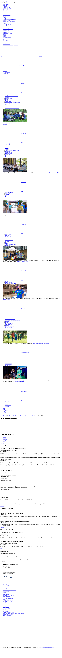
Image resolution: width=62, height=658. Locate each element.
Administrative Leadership (10, 319)
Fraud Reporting (6, 602)
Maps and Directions (7, 40)
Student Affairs (8, 234)
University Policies (6, 608)
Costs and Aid (23, 182)
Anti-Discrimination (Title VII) (9, 612)
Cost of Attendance (9, 192)
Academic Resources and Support (9, 19)
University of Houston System (8, 586)
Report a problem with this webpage (47, 647)
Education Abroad (8, 106)
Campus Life (23, 224)
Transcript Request (6, 20)
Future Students (6, 4)
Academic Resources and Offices (11, 96)
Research (7, 321)
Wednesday (5, 439)
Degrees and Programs (7, 9)
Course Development (7, 37)
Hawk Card (5, 68)
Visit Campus (7, 145)
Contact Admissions (7, 10)
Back (22, 92)
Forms (6, 156)
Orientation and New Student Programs (12, 235)
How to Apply (5, 5)
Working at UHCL (9, 327)
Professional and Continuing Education (10, 45)
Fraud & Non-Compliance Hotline (9, 590)
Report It (4, 609)
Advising (4, 16)
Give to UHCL (6, 30)
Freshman (7, 147)
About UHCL (23, 308)
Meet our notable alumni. (19, 381)
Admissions (23, 133)
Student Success (8, 364)
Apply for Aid (8, 193)
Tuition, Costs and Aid (7, 8)
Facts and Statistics (9, 323)
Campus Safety (6, 591)
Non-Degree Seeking (9, 152)
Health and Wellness (9, 236)
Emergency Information (7, 585)
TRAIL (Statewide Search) (8, 598)
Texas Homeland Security (8, 600)
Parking (4, 41)
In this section (39, 429)
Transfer (6, 148)
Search (1, 2)
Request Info (5, 410)
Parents (6, 155)
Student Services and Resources (9, 21)
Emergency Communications (10, 283)
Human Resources (6, 594)
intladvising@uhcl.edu (10, 568)
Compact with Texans (7, 604)
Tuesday (4, 438)
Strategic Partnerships (9, 326)
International (7, 151)
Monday (4, 437)
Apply (4, 409)
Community (5, 39)
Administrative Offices (7, 33)
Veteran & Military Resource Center (12, 108)
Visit (4, 411)
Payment (7, 197)
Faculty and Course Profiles (8, 595)
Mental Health (5, 73)
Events (4, 17)
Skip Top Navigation (4, 1)
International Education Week (32, 415)
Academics (23, 83)
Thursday (5, 440)
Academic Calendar (6, 15)
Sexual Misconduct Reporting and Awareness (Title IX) (13, 613)
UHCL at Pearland (6, 72)
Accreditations (8, 328)
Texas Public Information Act (8, 601)
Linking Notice (6, 605)
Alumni (4, 23)
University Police (6, 588)
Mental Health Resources (8, 614)
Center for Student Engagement (11, 237)
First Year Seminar (8, 98)
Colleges (7, 95)
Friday (4, 441)
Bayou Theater (8, 245)
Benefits (4, 34)
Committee (5, 431)
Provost (6, 100)
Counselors (7, 154)
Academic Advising (11, 415)
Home (1, 415)
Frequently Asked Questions (10, 198)
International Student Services (21, 415)
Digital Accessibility (7, 615)
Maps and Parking (8, 324)
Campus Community (9, 240)
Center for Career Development (11, 239)
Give (4, 408)
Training (4, 35)
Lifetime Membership (7, 24)
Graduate (7, 149)
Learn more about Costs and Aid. (13, 214)
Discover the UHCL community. (22, 261)
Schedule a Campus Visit (54, 172)
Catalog (6, 104)
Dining (6, 242)
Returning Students (9, 153)
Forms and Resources (9, 196)
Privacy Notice (6, 607)
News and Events (6, 44)
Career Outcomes (8, 363)
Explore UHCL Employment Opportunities (41, 343)
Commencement (8, 105)
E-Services (5, 67)
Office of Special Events (10, 282)
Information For (24, 391)
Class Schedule (6, 13)
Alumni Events (6, 25)
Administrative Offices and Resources (12, 320)
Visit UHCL (5, 6)
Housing (7, 241)
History (6, 322)
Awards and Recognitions (8, 29)
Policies (4, 36)
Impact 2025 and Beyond (10, 329)
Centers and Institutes (9, 101)
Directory (7, 325)
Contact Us (5, 412)
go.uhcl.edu (5, 71)
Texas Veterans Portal (7, 596)
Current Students (6, 12)
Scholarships (7, 195)
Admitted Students (6, 7)
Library (4, 18)
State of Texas (5, 599)
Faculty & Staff (6, 32)
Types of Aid (7, 194)
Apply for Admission (9, 143)
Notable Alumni (8, 365)
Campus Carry (5, 611)
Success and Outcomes (25, 352)
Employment (5, 42)
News (6, 281)
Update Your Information (7, 26)
